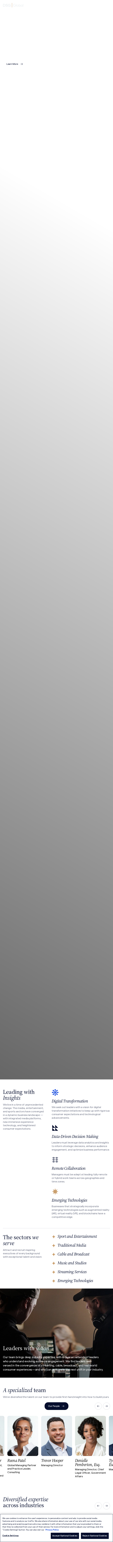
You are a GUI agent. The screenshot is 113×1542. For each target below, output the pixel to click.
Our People (54, 1406)
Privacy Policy (52, 1530)
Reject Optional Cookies (95, 1536)
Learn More (12, 64)
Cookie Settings (10, 1536)
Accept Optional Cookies (64, 1536)
